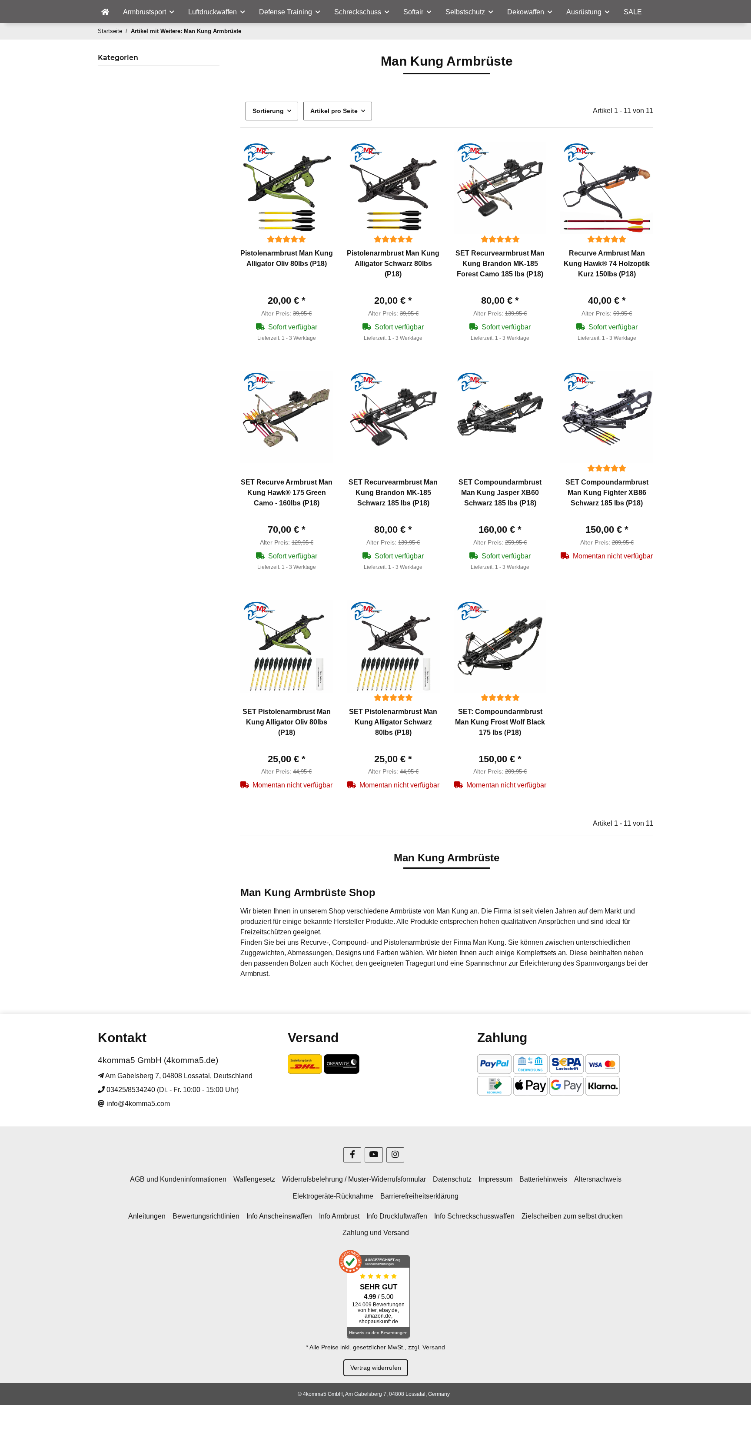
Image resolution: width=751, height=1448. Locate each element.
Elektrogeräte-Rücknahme (332, 1196)
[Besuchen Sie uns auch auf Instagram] (395, 1154)
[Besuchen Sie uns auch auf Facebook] (352, 1154)
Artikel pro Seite (334, 110)
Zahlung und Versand (375, 1232)
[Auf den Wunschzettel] (318, 156)
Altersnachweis (597, 1179)
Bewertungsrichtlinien (206, 1216)
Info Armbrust (339, 1216)
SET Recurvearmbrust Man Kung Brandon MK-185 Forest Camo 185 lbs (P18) (500, 263)
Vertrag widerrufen (375, 1367)
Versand (433, 1347)
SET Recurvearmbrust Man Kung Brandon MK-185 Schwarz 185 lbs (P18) (393, 492)
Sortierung (268, 110)
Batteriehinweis (543, 1179)
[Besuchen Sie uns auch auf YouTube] (373, 1154)
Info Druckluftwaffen (396, 1216)
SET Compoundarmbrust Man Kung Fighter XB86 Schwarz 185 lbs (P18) (606, 492)
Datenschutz (452, 1179)
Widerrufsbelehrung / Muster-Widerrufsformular (354, 1179)
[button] (286, 188)
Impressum (495, 1179)
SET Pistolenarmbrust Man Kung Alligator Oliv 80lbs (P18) (287, 722)
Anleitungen (147, 1216)
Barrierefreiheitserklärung (419, 1196)
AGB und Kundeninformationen (178, 1179)
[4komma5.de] (105, 12)
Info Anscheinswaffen (279, 1216)
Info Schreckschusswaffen (474, 1216)
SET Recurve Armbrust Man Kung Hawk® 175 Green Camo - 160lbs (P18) (286, 492)
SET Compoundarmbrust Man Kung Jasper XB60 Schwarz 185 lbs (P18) (500, 492)
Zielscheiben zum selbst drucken (572, 1216)
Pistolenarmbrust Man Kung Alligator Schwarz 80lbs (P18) (393, 263)
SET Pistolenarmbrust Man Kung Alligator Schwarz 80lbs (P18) (393, 722)
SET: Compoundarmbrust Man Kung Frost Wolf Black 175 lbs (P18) (500, 722)
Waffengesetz (254, 1179)
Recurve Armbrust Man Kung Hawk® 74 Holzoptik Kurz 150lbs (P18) (607, 263)
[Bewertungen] (286, 239)
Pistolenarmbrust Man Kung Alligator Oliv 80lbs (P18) (286, 258)
